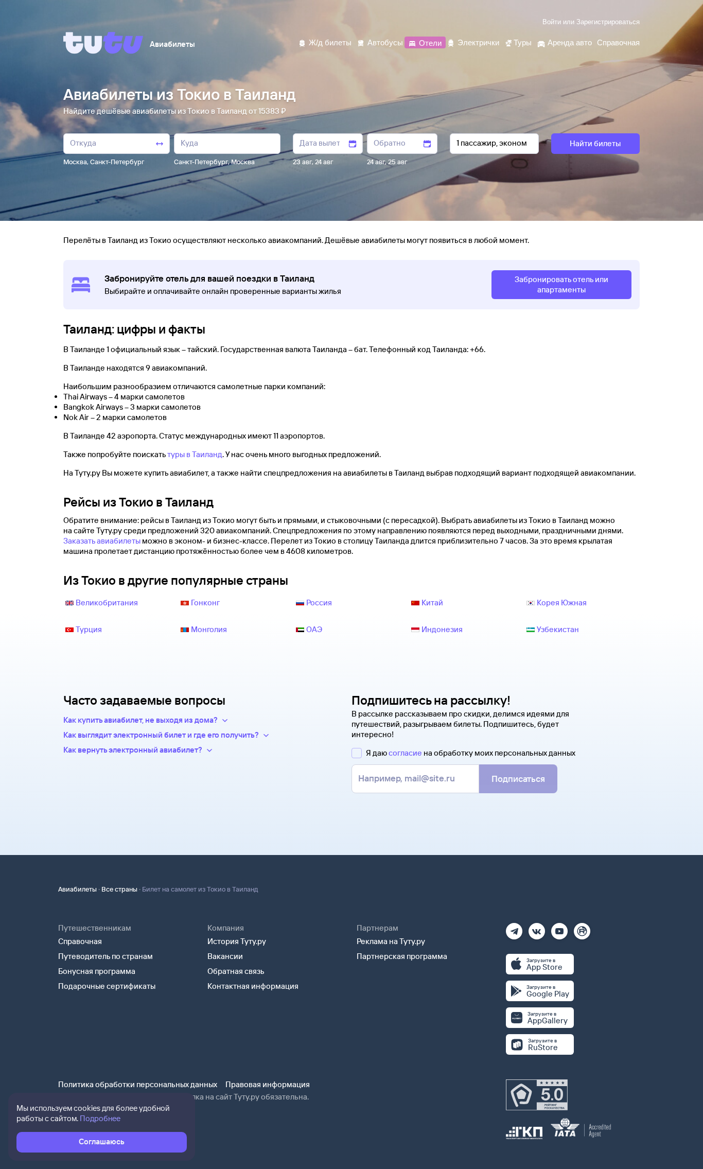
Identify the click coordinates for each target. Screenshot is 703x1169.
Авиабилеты (77, 889)
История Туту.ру (236, 941)
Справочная (80, 941)
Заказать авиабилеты (101, 541)
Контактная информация (252, 986)
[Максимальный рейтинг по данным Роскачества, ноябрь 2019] (537, 1094)
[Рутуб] (582, 928)
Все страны (119, 889)
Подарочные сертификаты (106, 986)
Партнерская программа (402, 956)
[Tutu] (103, 42)
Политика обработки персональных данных (137, 1084)
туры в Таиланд (194, 454)
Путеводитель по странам (105, 956)
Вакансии (225, 956)
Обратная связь (236, 971)
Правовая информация (267, 1084)
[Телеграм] (514, 928)
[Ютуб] (559, 928)
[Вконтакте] (537, 928)
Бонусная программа (96, 971)
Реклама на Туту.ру (391, 941)
